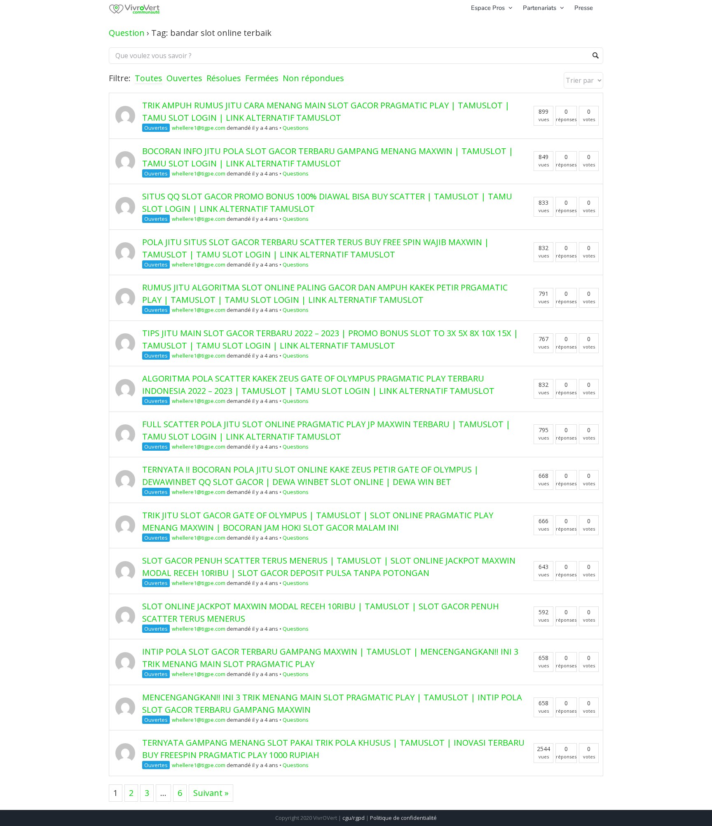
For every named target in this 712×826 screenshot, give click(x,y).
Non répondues (313, 78)
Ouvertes (184, 78)
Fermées (262, 78)
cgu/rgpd (353, 817)
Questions (296, 127)
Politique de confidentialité (403, 817)
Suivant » (211, 792)
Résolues (223, 78)
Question (127, 32)
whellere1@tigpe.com (198, 127)
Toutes (148, 78)
